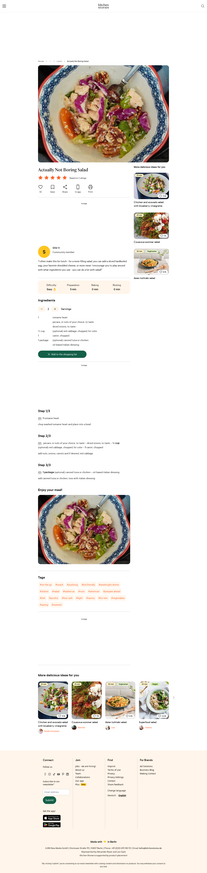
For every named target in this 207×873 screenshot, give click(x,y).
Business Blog (147, 769)
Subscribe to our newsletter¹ (51, 783)
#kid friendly (88, 584)
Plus (80, 784)
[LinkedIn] (67, 774)
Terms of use (114, 769)
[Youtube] (58, 774)
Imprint (111, 766)
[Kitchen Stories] (103, 6)
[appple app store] (56, 818)
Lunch (59, 61)
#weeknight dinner (109, 584)
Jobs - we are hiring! (85, 766)
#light (79, 598)
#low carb (67, 598)
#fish (42, 598)
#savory (90, 598)
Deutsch (112, 795)
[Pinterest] (63, 774)
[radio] (40, 177)
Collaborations (82, 777)
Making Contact (148, 773)
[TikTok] (54, 774)
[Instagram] (49, 774)
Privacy (111, 773)
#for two (103, 598)
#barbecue (69, 591)
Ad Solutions (146, 766)
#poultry (53, 598)
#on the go (46, 584)
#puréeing (72, 584)
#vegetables (118, 598)
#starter (44, 591)
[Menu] (4, 6)
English (122, 795)
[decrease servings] (41, 309)
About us (79, 769)
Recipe (41, 61)
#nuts (81, 591)
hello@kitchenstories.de (150, 848)
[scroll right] (173, 697)
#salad (55, 591)
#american (94, 591)
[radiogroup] (53, 178)
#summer (57, 604)
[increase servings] (55, 309)
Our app (79, 780)
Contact (111, 780)
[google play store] (56, 825)
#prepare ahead (111, 591)
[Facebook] (45, 774)
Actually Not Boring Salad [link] (77, 61)
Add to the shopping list (64, 354)
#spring (44, 604)
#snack (59, 584)
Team (78, 773)
